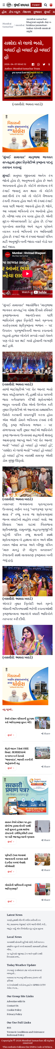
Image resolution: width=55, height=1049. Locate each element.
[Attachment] (49, 64)
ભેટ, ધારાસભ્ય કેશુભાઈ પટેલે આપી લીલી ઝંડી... (27, 924)
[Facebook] (33, 64)
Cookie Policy (14, 1010)
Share (47, 733)
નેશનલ (27, 12)
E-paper (36, 5)
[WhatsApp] (38, 64)
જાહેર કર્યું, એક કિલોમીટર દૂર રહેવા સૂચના (25, 928)
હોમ (4, 12)
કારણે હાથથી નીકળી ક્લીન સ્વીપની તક (24, 920)
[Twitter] (44, 64)
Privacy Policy (14, 1014)
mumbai (19, 25)
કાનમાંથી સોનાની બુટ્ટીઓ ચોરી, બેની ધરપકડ (25, 942)
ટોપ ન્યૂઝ (14, 12)
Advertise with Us (16, 1001)
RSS (9, 1027)
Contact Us (12, 1005)
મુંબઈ (47, 12)
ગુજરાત (37, 12)
